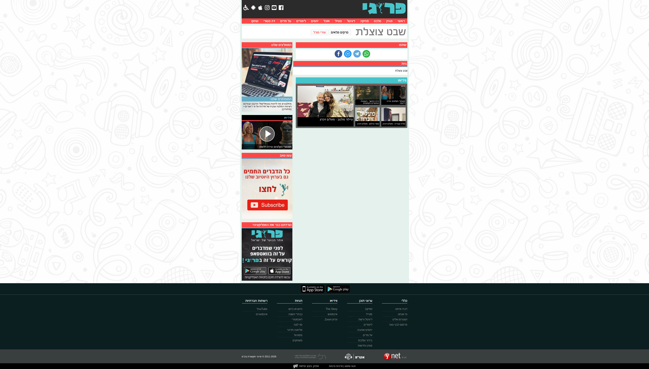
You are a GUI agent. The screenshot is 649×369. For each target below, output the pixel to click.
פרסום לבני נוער (398, 324)
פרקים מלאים (339, 32)
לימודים (301, 21)
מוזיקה (364, 21)
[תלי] (310, 356)
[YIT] (306, 366)
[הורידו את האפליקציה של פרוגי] (267, 254)
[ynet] (395, 356)
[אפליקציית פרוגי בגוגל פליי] (337, 289)
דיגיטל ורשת (365, 319)
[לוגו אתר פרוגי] (384, 8)
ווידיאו (402, 80)
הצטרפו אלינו (399, 319)
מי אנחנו (402, 314)
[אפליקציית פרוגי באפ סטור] (312, 289)
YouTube (262, 309)
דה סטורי (269, 21)
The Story (331, 309)
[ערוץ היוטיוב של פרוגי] (267, 188)
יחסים (314, 21)
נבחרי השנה (295, 314)
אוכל (326, 21)
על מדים (285, 21)
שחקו (254, 21)
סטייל (338, 21)
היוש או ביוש (295, 309)
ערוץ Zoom (331, 319)
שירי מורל (319, 32)
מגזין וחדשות (365, 345)
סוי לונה (298, 324)
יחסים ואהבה (364, 329)
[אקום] (354, 357)
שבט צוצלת (401, 70)
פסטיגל (298, 335)
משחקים (297, 340)
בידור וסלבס (365, 340)
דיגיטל (351, 21)
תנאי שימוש (350, 366)
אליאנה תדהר (294, 329)
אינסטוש (332, 314)
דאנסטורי (297, 319)
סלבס (377, 21)
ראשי (401, 21)
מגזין (389, 21)
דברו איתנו (401, 309)
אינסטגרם (261, 314)
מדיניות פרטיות (336, 366)
